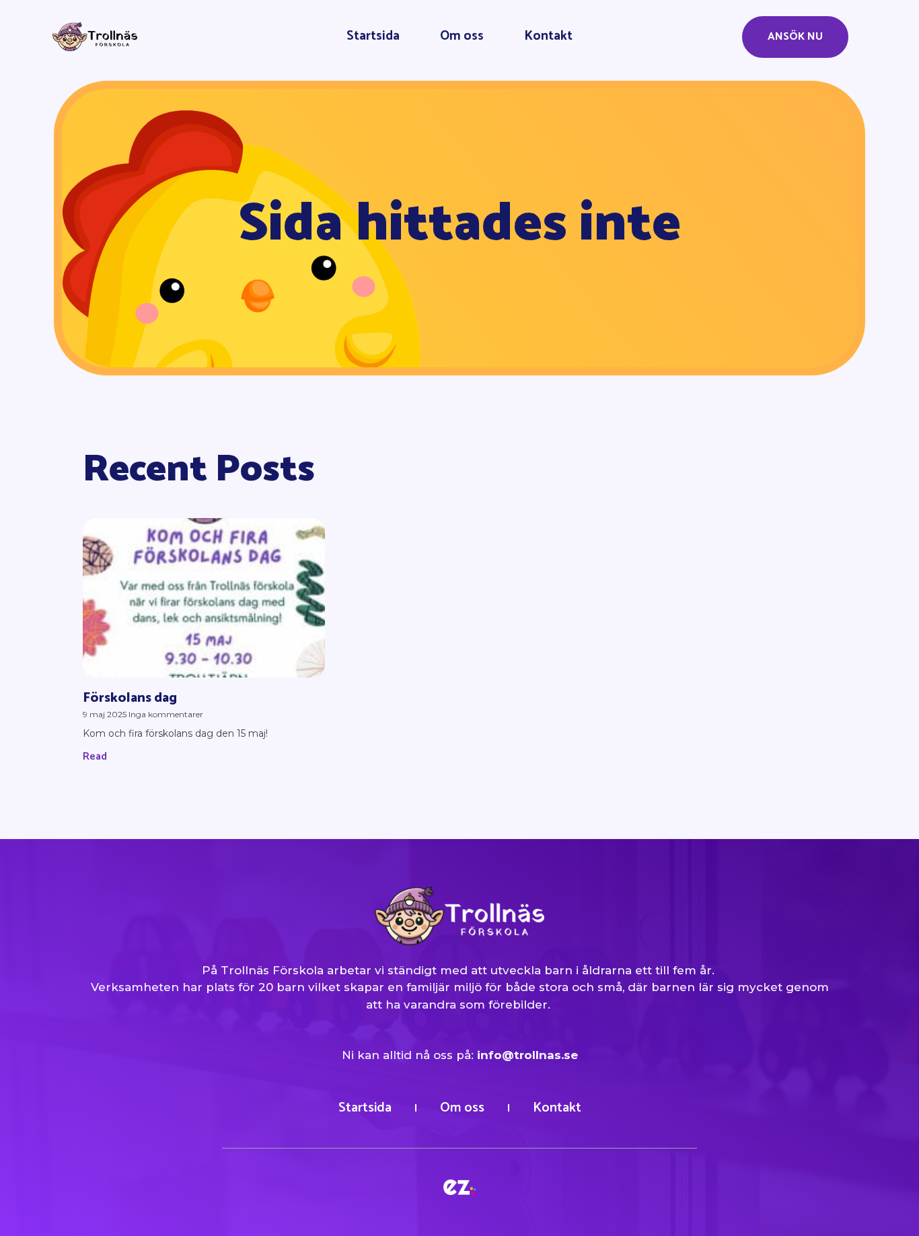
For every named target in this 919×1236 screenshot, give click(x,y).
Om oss (462, 36)
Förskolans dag (130, 698)
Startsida (373, 36)
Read (95, 757)
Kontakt (548, 36)
